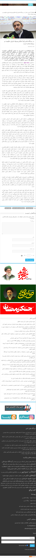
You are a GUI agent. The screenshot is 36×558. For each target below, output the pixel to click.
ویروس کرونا (22, 487)
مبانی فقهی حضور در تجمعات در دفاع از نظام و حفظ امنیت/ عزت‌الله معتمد (19, 352)
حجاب (16, 476)
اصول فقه (27, 469)
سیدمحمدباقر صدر (18, 481)
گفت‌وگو (32, 490)
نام (33, 237)
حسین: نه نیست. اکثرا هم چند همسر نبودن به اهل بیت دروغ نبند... (20, 445)
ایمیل (33, 243)
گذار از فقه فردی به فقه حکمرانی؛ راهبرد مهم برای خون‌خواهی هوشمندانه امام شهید (20, 390)
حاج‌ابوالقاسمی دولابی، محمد (18, 208)
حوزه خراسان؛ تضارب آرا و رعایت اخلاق (26, 321)
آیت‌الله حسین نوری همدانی (19, 462)
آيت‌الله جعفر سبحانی (30, 462)
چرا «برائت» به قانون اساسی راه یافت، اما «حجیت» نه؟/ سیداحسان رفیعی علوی (19, 348)
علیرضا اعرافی (10, 481)
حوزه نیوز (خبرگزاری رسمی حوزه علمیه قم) (26, 512)
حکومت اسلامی (10, 479)
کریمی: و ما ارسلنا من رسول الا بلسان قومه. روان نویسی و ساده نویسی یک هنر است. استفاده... (19, 433)
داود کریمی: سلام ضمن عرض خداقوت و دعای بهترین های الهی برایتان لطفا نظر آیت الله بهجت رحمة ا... (19, 453)
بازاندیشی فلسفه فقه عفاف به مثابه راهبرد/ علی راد (23, 378)
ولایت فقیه (28, 487)
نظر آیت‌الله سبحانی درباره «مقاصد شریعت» (25, 331)
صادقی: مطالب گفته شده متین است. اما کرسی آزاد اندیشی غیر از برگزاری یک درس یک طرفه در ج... (19, 441)
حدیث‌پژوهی (12, 476)
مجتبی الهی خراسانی (16, 483)
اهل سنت (19, 472)
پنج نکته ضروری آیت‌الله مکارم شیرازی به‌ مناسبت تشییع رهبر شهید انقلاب (19, 394)
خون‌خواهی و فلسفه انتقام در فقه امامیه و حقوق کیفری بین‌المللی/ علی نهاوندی (18, 375)
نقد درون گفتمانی (8, 485)
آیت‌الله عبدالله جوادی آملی (13, 464)
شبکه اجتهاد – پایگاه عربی (30, 501)
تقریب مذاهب (21, 476)
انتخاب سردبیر (28, 472)
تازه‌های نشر (30, 475)
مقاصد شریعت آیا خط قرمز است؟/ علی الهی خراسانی (22, 338)
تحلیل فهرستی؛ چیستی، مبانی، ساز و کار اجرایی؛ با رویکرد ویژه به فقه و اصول (18, 382)
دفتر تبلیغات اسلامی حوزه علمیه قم (27, 506)
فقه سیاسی (26, 483)
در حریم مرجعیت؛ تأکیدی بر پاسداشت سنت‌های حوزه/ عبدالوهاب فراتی (18, 369)
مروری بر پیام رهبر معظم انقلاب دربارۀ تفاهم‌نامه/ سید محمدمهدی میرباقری (19, 398)
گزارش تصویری (7, 487)
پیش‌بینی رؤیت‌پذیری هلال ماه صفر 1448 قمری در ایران (22, 371)
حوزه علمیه (6, 476)
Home (33, 12)
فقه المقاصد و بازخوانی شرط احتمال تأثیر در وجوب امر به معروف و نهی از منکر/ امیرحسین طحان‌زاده (18, 327)
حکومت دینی (8, 208)
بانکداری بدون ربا (4, 472)
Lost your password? (30, 549)
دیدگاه (32, 221)
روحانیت (26, 481)
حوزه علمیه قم (17, 479)
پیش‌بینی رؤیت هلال (16, 487)
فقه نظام (22, 483)
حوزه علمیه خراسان (29, 478)
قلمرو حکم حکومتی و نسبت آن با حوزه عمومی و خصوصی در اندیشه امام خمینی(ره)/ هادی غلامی (18, 386)
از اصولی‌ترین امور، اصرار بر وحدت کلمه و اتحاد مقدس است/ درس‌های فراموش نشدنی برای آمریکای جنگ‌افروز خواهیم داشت (18, 365)
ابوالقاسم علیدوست (19, 466)
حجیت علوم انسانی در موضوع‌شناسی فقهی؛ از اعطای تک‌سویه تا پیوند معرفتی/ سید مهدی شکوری (19, 344)
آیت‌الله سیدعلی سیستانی (24, 464)
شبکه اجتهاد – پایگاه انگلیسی (29, 498)
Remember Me (23, 546)
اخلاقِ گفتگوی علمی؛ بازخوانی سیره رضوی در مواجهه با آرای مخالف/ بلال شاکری (18, 334)
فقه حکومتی (33, 483)
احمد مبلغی (11, 466)
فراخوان (4, 481)
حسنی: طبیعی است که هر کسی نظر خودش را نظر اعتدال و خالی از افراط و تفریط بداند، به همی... (19, 437)
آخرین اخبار (27, 12)
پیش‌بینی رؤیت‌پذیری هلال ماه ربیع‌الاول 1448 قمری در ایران (21, 341)
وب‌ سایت (32, 249)
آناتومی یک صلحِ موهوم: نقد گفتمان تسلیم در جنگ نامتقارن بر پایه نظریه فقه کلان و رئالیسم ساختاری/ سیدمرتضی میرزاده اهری (18, 361)
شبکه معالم (33, 503)
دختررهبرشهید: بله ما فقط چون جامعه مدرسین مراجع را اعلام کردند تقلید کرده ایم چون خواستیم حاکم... (19, 448)
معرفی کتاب (21, 485)
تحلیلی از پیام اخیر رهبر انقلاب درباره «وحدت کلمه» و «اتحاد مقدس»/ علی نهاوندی (18, 357)
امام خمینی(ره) (30, 208)
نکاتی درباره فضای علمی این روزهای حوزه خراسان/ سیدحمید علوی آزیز (19, 324)
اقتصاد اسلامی (21, 469)
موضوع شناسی (15, 485)
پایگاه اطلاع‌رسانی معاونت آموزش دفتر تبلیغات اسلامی (23, 515)
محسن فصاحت (9, 483)
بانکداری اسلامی (12, 472)
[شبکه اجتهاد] (18, 5)
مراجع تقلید (27, 485)
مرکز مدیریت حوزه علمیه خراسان (28, 509)
